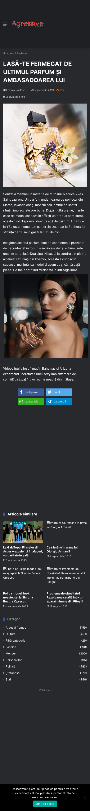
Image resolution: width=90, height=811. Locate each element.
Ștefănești (12, 673)
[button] (31, 392)
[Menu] (5, 25)
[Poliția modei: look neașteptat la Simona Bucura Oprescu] (23, 578)
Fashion (22, 53)
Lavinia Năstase (15, 90)
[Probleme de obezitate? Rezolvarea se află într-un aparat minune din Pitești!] (67, 578)
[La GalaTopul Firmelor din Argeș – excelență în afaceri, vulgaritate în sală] (23, 532)
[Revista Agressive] (27, 24)
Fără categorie (15, 640)
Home (10, 53)
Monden (11, 653)
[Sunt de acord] (85, 797)
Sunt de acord (44, 803)
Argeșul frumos (16, 627)
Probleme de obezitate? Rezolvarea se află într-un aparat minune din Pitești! (65, 597)
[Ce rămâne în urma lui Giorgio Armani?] (67, 532)
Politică (10, 666)
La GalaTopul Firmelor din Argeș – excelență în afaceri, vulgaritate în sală (23, 551)
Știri (8, 679)
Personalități (14, 660)
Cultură (10, 634)
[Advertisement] (65, 23)
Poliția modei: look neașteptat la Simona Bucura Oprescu (18, 597)
